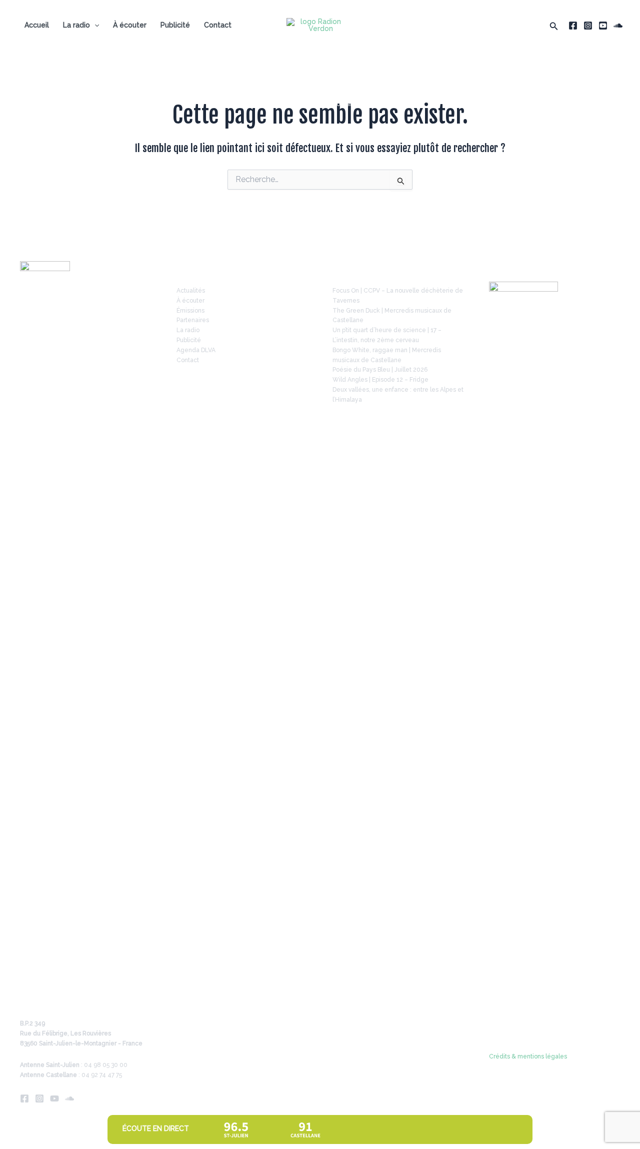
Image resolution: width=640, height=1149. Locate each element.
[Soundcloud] (618, 25)
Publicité (175, 25)
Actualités (190, 290)
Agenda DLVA (196, 350)
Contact (218, 25)
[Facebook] (573, 25)
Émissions (190, 310)
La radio (76, 25)
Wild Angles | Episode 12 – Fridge (380, 379)
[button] (554, 25)
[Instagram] (588, 25)
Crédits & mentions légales (528, 1056)
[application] (94, 25)
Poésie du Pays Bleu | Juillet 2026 (380, 369)
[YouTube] (603, 25)
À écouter (129, 25)
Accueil (36, 25)
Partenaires (192, 320)
